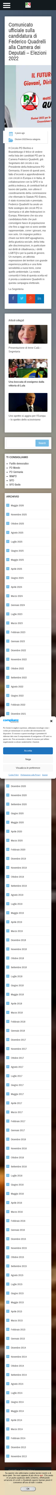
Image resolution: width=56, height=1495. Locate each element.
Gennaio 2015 (18, 1338)
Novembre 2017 (19, 1048)
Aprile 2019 (16, 922)
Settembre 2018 (19, 967)
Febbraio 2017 (18, 1121)
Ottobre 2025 (17, 523)
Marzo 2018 (17, 1012)
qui (41, 1475)
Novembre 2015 (19, 1248)
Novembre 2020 (19, 795)
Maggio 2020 (17, 822)
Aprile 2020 (16, 831)
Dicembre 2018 (18, 940)
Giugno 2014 (17, 1402)
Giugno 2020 (17, 813)
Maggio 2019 (17, 913)
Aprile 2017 (16, 1103)
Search (42, 443)
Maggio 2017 (17, 1094)
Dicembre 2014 (18, 1347)
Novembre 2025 (19, 514)
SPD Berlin (15, 484)
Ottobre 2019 (17, 876)
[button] (51, 721)
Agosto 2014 (17, 1383)
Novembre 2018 (19, 949)
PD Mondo (14, 467)
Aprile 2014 (16, 1420)
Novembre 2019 (19, 867)
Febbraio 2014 (18, 1438)
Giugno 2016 (17, 1184)
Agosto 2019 (17, 894)
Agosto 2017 (17, 1066)
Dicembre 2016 (18, 1139)
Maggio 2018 (17, 994)
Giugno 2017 (17, 1085)
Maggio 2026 (17, 505)
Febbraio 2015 (18, 1329)
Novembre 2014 (19, 1356)
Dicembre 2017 (18, 1039)
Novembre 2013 (19, 1456)
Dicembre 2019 (18, 858)
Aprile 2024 (16, 587)
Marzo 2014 (17, 1429)
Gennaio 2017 (18, 1130)
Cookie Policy (14, 775)
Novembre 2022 (19, 659)
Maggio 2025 (17, 559)
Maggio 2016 (17, 1193)
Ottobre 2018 (17, 958)
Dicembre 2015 (18, 1239)
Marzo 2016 (17, 1211)
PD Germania (16, 472)
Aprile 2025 (16, 568)
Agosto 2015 (17, 1275)
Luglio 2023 (16, 614)
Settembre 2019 (19, 885)
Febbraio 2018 (18, 1021)
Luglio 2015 (16, 1284)
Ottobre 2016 (17, 1157)
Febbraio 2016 (18, 1220)
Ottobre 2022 (17, 668)
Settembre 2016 (19, 1166)
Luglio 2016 (16, 1175)
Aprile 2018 (16, 1003)
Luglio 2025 (16, 541)
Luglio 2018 (16, 976)
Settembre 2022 (19, 677)
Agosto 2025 (17, 532)
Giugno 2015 (17, 1293)
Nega (28, 759)
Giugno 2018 (17, 985)
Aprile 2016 (16, 1202)
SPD (11, 480)
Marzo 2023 (17, 623)
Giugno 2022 (17, 695)
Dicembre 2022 (18, 650)
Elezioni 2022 (20, 139)
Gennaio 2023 (18, 641)
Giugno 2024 (17, 577)
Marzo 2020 (17, 840)
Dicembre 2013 (18, 1447)
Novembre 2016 (19, 1148)
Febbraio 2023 (18, 632)
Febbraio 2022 (18, 704)
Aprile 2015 (16, 1311)
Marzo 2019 (17, 931)
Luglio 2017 (16, 1076)
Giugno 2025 (17, 550)
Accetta (28, 750)
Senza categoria (33, 139)
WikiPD (13, 476)
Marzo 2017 (17, 1112)
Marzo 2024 (17, 596)
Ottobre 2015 (17, 1257)
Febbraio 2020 (18, 849)
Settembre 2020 (19, 804)
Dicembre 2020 (18, 786)
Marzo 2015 (17, 1320)
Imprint (45, 775)
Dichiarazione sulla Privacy (31, 775)
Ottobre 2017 (17, 1057)
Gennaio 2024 (18, 605)
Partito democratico (19, 463)
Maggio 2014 (17, 1411)
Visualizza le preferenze (28, 768)
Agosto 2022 (17, 686)
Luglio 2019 (16, 903)
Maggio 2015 (17, 1302)
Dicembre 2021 (18, 713)
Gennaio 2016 (18, 1229)
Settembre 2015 (19, 1266)
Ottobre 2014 (17, 1365)
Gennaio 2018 (18, 1030)
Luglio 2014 (16, 1392)
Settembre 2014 (19, 1374)
